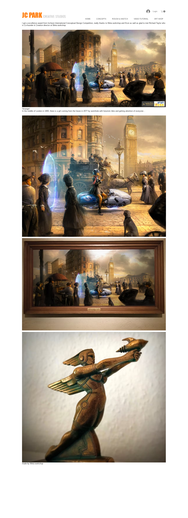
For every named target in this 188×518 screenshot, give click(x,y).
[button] (163, 11)
